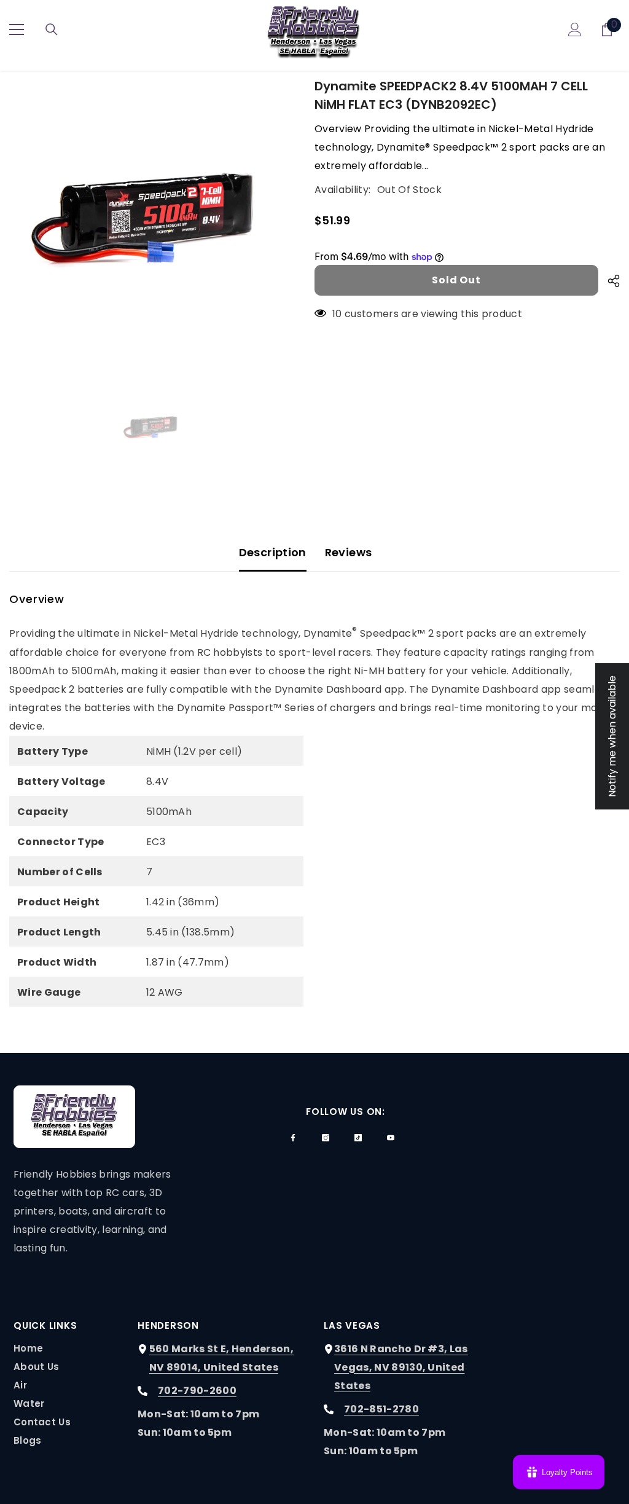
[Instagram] (325, 1137)
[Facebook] (293, 1137)
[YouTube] (390, 1137)
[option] (152, 220)
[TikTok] (358, 1137)
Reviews (348, 552)
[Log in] (575, 29)
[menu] (16, 29)
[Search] (51, 29)
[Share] (609, 281)
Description (273, 552)
